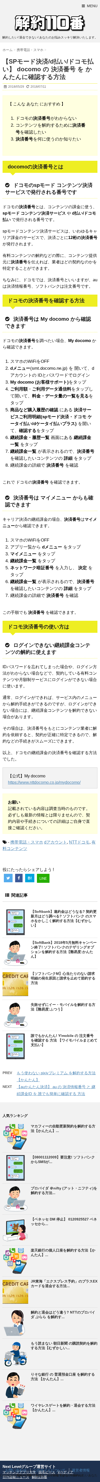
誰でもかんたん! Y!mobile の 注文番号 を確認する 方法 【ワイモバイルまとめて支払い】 (64, 1040)
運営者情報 (81, 1470)
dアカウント (55, 842)
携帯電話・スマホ (26, 842)
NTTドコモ (79, 842)
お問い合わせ (16, 1470)
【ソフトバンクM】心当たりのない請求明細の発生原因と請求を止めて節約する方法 (63, 978)
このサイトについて (49, 1470)
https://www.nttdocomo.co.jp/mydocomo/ (44, 782)
